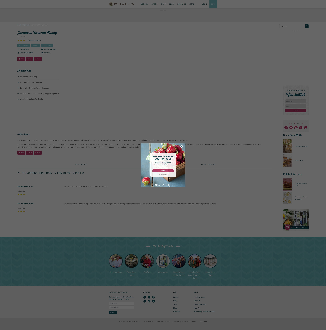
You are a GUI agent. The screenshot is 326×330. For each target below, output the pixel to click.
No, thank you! (163, 174)
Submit (163, 171)
